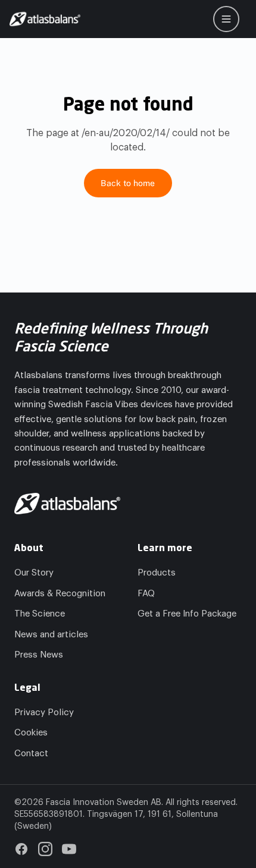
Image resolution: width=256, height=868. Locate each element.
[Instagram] (45, 849)
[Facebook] (21, 849)
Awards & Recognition (59, 593)
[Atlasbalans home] (45, 19)
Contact (31, 753)
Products (157, 572)
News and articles (51, 634)
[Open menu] (226, 19)
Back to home (128, 183)
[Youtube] (69, 849)
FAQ (146, 593)
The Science (39, 613)
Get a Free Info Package (187, 613)
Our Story (34, 572)
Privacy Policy (44, 712)
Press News (38, 654)
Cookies (31, 732)
